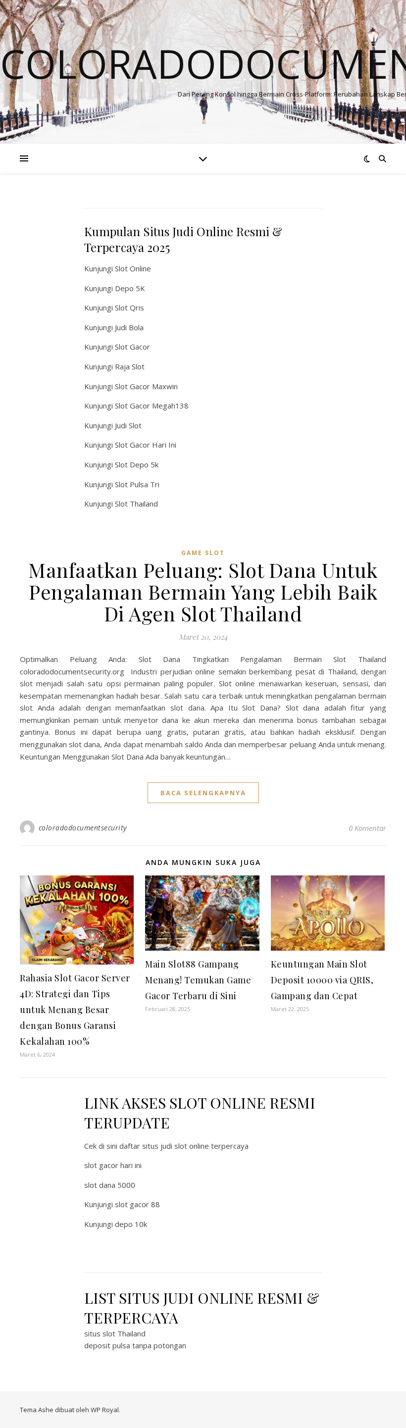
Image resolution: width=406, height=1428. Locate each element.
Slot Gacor (132, 347)
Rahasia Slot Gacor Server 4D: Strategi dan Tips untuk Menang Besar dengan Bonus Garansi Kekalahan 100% (75, 1009)
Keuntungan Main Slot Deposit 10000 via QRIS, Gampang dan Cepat (322, 980)
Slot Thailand (136, 504)
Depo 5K (130, 288)
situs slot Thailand (115, 1333)
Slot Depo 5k (136, 464)
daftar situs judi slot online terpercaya (184, 1146)
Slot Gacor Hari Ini (145, 445)
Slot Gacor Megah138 (152, 405)
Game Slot (203, 553)
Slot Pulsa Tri (137, 484)
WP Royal (105, 1409)
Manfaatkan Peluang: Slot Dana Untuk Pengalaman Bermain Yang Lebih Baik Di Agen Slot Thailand (203, 591)
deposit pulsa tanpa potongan (135, 1345)
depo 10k (131, 1224)
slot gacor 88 (137, 1204)
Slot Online (133, 268)
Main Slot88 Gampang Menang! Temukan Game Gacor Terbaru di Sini (198, 980)
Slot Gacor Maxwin (146, 386)
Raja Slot (130, 366)
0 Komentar (367, 828)
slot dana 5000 (109, 1185)
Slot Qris (129, 307)
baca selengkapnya (203, 792)
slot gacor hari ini (113, 1165)
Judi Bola (129, 327)
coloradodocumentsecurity (83, 827)
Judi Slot (128, 425)
